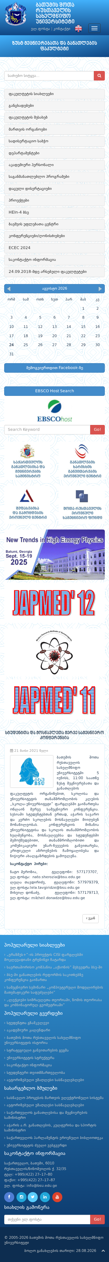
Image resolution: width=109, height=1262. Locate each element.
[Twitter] (33, 1197)
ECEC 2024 (19, 248)
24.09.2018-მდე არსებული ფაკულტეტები (48, 272)
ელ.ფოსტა (40, 29)
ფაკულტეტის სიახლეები (31, 94)
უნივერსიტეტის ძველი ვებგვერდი (37, 1145)
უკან (91, 918)
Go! (97, 430)
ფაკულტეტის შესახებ (28, 117)
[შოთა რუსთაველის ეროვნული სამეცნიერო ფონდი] (82, 505)
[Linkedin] (45, 1197)
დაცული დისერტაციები (30, 189)
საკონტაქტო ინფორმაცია (32, 260)
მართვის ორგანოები (28, 129)
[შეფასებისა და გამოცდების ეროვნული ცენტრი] (27, 505)
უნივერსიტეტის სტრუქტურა (30, 1058)
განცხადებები (21, 106)
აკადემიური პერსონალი (31, 165)
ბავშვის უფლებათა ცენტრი (33, 224)
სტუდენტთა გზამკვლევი (28, 1023)
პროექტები (19, 200)
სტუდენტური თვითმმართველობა (36, 1073)
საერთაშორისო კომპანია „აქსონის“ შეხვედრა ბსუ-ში (54, 967)
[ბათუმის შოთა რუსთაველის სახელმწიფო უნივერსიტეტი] (15, 15)
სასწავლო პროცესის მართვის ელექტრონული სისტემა (55, 1098)
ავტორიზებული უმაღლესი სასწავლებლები (45, 1080)
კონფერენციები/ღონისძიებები (37, 236)
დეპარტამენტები (24, 153)
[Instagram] (21, 1197)
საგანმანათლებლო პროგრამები (39, 177)
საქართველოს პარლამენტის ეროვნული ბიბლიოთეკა (55, 1138)
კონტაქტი (61, 29)
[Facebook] (9, 1197)
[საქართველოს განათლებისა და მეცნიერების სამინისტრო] (27, 460)
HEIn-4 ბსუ (19, 212)
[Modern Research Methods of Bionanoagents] (54, 652)
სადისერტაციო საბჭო (28, 141)
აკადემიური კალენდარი (28, 1030)
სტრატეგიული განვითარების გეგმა (38, 1050)
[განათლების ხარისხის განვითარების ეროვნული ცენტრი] (82, 460)
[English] (77, 29)
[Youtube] (57, 1197)
